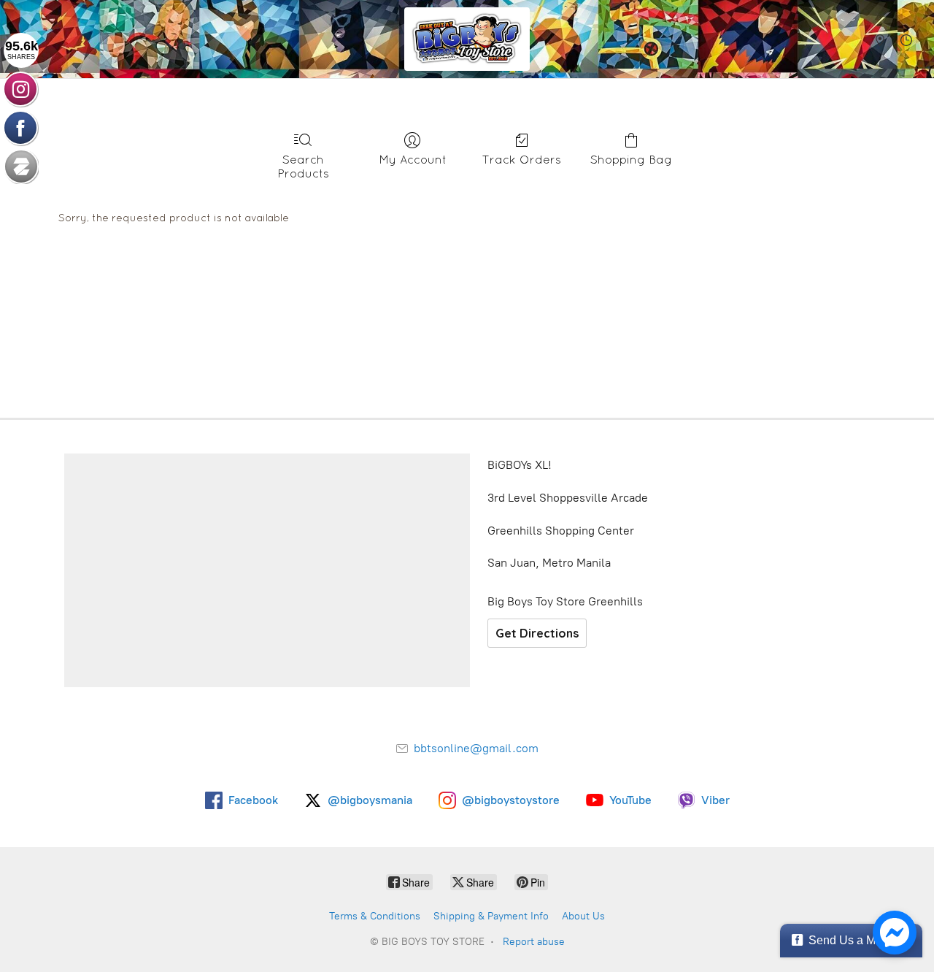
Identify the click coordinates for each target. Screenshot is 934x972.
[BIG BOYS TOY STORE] (467, 39)
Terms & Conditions (374, 916)
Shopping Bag (631, 159)
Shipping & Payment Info (491, 916)
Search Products (303, 166)
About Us (583, 916)
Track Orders (521, 159)
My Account (413, 159)
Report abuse (534, 941)
